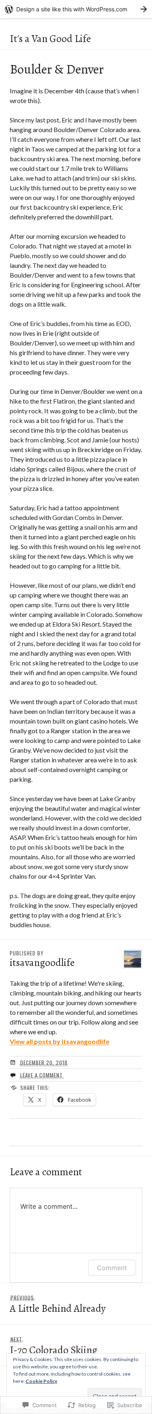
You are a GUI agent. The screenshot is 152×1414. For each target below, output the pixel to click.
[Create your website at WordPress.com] (76, 9)
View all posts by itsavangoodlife (59, 1041)
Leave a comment (41, 1075)
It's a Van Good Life (50, 39)
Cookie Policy (41, 1381)
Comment (112, 1268)
